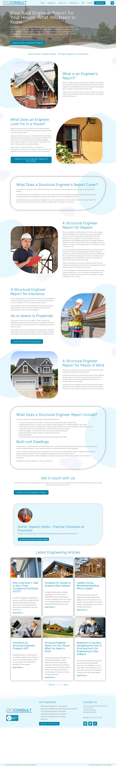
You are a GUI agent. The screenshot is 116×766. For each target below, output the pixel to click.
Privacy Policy (107, 765)
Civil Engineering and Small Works (53, 711)
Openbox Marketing (29, 765)
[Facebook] (90, 724)
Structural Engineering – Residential (54, 706)
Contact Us (90, 702)
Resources (73, 3)
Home (43, 3)
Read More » (18, 613)
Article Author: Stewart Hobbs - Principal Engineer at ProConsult (58, 54)
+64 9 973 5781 (96, 718)
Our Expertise (47, 702)
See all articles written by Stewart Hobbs (33, 539)
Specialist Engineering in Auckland (53, 714)
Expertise (51, 3)
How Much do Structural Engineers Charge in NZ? (24, 645)
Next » (66, 685)
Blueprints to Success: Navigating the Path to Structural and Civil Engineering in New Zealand (89, 648)
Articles (89, 3)
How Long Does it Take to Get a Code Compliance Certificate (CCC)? (25, 587)
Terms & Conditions (95, 765)
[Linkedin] (85, 724)
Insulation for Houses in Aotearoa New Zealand (58, 584)
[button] (112, 3)
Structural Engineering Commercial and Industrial (59, 709)
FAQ (83, 3)
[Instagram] (95, 724)
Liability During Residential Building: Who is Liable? (88, 585)
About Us (62, 3)
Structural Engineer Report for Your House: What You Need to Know (57, 647)
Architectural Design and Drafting (53, 717)
